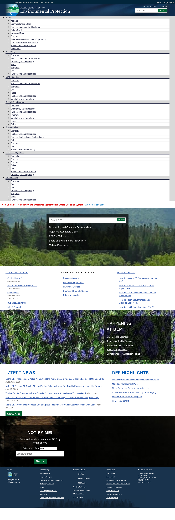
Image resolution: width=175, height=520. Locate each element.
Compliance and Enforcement (24, 42)
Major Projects (45, 473)
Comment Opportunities (81, 490)
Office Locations (78, 494)
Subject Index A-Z (112, 491)
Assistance (16, 20)
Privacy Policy (111, 477)
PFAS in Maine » (57, 236)
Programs (15, 36)
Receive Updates (84, 478)
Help (36, 2)
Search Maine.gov (47, 2)
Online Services (27, 2)
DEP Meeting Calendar (117, 336)
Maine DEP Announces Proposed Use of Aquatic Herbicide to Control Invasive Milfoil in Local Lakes (51, 404)
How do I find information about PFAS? (136, 306)
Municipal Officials (71, 286)
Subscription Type (31, 448)
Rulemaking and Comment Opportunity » (70, 227)
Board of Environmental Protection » (67, 240)
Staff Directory (78, 497)
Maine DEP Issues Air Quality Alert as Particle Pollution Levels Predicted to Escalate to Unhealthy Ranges (54, 386)
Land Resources (13, 76)
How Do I (155, 6)
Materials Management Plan (125, 383)
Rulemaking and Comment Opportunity (28, 39)
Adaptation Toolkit (131, 353)
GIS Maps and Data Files (48, 491)
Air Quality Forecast (47, 484)
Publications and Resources (23, 45)
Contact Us (145, 6)
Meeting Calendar (79, 487)
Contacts (15, 55)
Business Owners (71, 278)
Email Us (81, 474)
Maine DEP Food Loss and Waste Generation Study (135, 379)
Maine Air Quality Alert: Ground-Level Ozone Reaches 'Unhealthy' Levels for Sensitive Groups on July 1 (52, 397)
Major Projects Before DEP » (64, 231)
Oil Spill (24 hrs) (14, 278)
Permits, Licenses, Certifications (25, 26)
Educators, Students (72, 295)
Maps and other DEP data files (121, 345)
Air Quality (10, 51)
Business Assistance (16, 302)
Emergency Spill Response (23, 108)
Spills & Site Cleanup (15, 102)
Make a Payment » (58, 245)
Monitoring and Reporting (22, 61)
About (8, 17)
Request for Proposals (114, 487)
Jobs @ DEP (44, 494)
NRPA (42, 487)
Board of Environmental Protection (52, 497)
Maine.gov (6, 2)
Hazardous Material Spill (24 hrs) (22, 285)
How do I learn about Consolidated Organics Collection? (134, 301)
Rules (13, 64)
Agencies (17, 2)
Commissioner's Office (21, 23)
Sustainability (12, 127)
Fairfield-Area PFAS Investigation (127, 396)
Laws (13, 70)
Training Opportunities (117, 349)
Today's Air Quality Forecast (119, 341)
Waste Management (15, 152)
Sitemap (164, 6)
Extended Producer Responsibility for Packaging (134, 392)
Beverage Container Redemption (51, 480)
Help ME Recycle (46, 477)
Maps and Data (17, 33)
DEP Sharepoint (112, 497)
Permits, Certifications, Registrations (27, 136)
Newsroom (15, 48)
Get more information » (95, 204)
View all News (13, 413)
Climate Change (114, 353)
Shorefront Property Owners (75, 290)
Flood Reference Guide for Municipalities (130, 388)
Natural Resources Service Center (118, 484)
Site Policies (110, 473)
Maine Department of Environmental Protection (38, 10)
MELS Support (14, 306)
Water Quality (12, 177)
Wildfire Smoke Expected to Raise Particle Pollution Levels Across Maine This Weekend (46, 393)
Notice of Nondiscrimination (116, 480)
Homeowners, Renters (73, 282)
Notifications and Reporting (23, 149)
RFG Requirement (120, 400)
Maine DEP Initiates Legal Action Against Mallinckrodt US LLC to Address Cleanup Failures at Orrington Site (55, 378)
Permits (14, 159)
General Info (13, 292)
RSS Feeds (82, 483)
